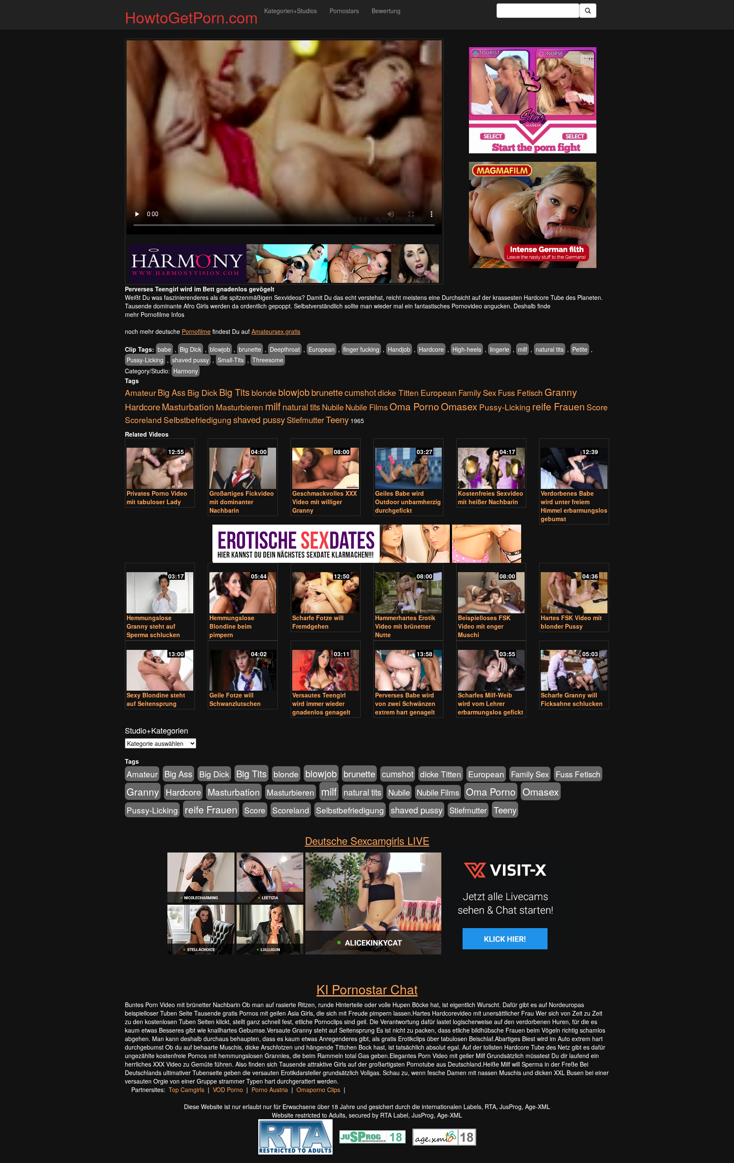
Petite (579, 349)
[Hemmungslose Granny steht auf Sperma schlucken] (160, 589)
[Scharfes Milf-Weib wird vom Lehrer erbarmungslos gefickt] (491, 666)
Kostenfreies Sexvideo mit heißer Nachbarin (490, 497)
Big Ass (172, 392)
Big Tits (234, 391)
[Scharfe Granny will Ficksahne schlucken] (574, 666)
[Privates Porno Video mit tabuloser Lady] (160, 464)
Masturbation (188, 406)
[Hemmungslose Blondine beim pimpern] (242, 589)
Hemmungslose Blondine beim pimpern (231, 626)
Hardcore (431, 349)
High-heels (466, 349)
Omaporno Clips (318, 1089)
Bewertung (386, 10)
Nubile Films (366, 406)
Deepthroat (285, 349)
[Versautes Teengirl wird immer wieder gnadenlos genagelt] (325, 666)
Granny (561, 391)
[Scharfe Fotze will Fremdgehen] (325, 589)
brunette (250, 349)
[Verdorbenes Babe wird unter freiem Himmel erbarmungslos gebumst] (574, 464)
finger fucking (361, 349)
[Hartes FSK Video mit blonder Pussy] (574, 589)
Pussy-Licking (145, 360)
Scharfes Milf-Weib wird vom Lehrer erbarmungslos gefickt (490, 703)
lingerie (499, 349)
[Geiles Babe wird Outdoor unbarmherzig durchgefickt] (408, 464)
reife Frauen (558, 406)
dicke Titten (398, 392)
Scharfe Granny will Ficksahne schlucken (572, 699)
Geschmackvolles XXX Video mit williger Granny (324, 501)
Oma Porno (414, 406)
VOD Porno (228, 1089)
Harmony (185, 371)
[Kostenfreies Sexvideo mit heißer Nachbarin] (491, 464)
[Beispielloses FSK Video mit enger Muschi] (491, 589)
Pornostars (344, 10)
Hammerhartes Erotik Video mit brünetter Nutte (405, 626)
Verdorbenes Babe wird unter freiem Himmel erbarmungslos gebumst (574, 506)
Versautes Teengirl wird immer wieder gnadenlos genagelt (321, 703)
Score (597, 406)
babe (164, 349)
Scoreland (143, 419)
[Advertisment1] (532, 100)
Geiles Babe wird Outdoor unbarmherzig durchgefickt (408, 501)
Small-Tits (230, 360)
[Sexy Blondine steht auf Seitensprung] (160, 666)
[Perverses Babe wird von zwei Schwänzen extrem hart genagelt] (408, 666)
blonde (264, 392)
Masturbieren (239, 406)
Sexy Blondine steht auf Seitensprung (156, 699)
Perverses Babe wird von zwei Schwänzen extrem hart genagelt (405, 703)
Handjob (399, 349)
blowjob (220, 349)
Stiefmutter (305, 419)
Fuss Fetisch (520, 392)
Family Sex (477, 392)
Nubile (333, 406)
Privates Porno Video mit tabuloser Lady (157, 497)
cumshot (360, 392)
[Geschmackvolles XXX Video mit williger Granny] (325, 464)
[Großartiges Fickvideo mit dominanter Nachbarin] (242, 464)
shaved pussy (190, 360)
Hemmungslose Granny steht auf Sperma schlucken (153, 626)
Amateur (140, 392)
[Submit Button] (587, 10)
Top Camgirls (186, 1089)
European (321, 349)
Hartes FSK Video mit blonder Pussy (571, 621)
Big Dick (190, 349)
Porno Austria (269, 1089)
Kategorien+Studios (290, 10)
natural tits (550, 349)
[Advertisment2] (532, 215)
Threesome (267, 360)
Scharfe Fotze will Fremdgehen (318, 621)
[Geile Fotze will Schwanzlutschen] (242, 666)
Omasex (459, 406)
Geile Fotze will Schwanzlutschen (235, 699)
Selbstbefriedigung (197, 419)
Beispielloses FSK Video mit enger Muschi (484, 626)
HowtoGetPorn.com (191, 17)
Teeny (337, 419)
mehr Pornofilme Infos (154, 314)
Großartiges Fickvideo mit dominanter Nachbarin (241, 501)
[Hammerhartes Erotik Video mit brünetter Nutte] (408, 589)
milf (522, 349)
